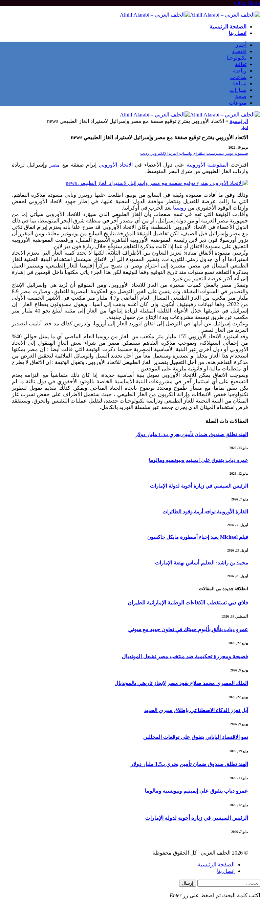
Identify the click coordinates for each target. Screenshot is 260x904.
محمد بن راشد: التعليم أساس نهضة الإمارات (201, 562)
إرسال (187, 883)
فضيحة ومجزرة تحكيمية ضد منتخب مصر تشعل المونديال (185, 656)
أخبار (241, 45)
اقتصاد (239, 51)
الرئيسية (239, 121)
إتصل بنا (237, 33)
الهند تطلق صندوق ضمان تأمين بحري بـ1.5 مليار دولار (191, 434)
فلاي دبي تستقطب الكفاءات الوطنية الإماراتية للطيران (188, 602)
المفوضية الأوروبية (208, 165)
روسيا (179, 208)
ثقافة (240, 64)
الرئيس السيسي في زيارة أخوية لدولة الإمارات (199, 486)
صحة (240, 96)
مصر (54, 165)
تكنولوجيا (236, 58)
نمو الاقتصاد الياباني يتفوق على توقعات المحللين (195, 737)
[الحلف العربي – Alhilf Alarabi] (190, 15)
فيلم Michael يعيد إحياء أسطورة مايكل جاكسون (197, 537)
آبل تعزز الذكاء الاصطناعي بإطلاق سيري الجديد (196, 710)
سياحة (239, 83)
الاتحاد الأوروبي (116, 165)
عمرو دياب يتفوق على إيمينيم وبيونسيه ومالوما (198, 460)
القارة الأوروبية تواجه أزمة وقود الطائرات (205, 511)
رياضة (239, 70)
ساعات (238, 77)
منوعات (237, 103)
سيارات (238, 90)
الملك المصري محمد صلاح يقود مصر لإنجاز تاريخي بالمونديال (181, 683)
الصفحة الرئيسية (228, 26)
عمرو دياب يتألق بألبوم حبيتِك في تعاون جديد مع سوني (188, 629)
